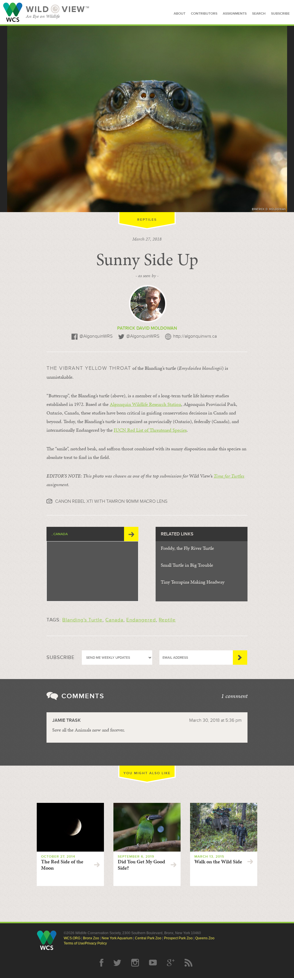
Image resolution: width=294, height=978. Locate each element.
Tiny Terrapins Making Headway (193, 581)
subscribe (280, 13)
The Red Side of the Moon (62, 864)
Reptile (167, 620)
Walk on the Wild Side (218, 861)
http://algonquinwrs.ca (195, 336)
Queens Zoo (204, 938)
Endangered (141, 620)
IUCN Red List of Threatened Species (150, 430)
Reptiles (147, 220)
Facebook (101, 963)
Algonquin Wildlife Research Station (145, 404)
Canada (114, 620)
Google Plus (171, 963)
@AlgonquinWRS (96, 336)
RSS (188, 963)
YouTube (153, 963)
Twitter (117, 963)
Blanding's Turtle (82, 620)
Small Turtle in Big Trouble (187, 565)
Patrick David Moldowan (147, 328)
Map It (131, 534)
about (179, 13)
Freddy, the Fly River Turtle (187, 548)
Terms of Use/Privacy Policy (85, 943)
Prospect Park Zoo (178, 938)
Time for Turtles (229, 475)
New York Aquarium (117, 938)
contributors (204, 13)
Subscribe (240, 657)
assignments (235, 13)
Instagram (135, 963)
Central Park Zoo (148, 938)
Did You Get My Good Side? (141, 864)
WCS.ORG (72, 938)
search (259, 13)
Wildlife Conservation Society (13, 12)
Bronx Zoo (91, 938)
